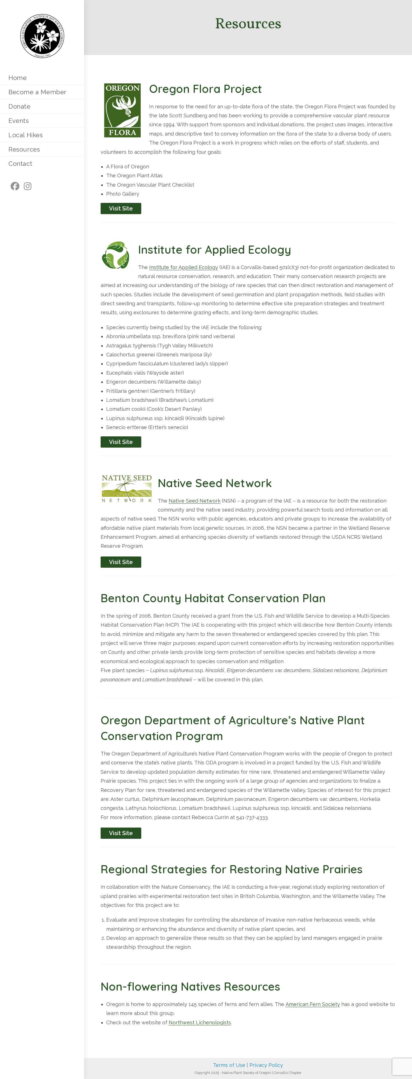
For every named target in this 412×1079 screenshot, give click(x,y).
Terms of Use (229, 1065)
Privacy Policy (266, 1065)
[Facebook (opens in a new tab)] (15, 186)
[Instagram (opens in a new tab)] (28, 186)
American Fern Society (313, 1004)
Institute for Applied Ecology (183, 267)
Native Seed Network (195, 501)
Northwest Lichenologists (200, 1022)
